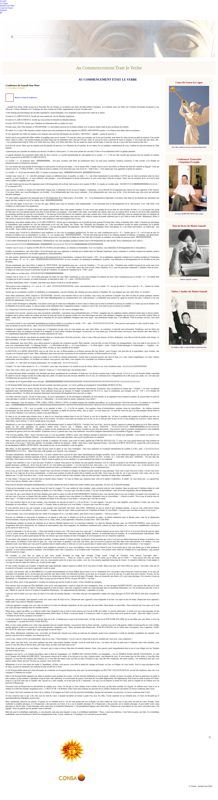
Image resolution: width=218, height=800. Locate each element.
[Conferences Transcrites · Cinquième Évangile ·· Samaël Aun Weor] (188, 210)
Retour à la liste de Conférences (26, 97)
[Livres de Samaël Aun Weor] (189, 276)
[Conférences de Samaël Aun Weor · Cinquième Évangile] (10, 98)
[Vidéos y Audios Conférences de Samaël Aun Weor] (188, 344)
